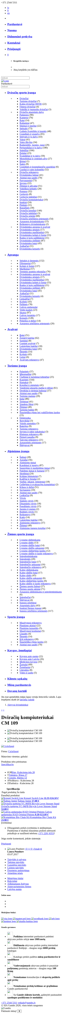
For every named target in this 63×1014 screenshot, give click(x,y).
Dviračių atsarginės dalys (32, 112)
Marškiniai (25, 269)
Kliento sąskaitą (17, 678)
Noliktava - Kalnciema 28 (21, 780)
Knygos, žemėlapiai (19, 650)
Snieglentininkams (28, 556)
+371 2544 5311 (9, 1002)
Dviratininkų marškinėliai (32, 232)
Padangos (24, 115)
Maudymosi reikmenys (31, 622)
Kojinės (23, 301)
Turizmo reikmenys (29, 429)
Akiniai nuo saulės (28, 177)
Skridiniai (25, 473)
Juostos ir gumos (28, 509)
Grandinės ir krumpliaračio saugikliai (37, 167)
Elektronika (25, 418)
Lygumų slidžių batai (30, 545)
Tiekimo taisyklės (15, 862)
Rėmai (23, 161)
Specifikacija (7, 764)
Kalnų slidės (25, 575)
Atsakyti (38, 849)
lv (8, 7)
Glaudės (24, 633)
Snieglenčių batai (28, 561)
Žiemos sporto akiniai (30, 589)
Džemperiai (25, 263)
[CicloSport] (7, 746)
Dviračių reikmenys (29, 172)
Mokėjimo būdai (15, 878)
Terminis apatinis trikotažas (33, 271)
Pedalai (23, 153)
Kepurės (24, 318)
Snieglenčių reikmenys (30, 567)
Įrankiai (23, 202)
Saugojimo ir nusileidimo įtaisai (35, 468)
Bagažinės (25, 208)
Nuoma (12, 30)
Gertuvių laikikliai (28, 197)
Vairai (22, 139)
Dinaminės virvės (28, 503)
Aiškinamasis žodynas (18, 884)
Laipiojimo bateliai (29, 346)
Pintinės (23, 205)
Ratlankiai (24, 123)
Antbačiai (24, 246)
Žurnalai (24, 664)
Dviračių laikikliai (28, 213)
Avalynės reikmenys (29, 359)
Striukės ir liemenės (29, 260)
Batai (22, 335)
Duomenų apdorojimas (18, 870)
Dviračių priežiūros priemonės (34, 218)
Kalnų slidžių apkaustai (31, 578)
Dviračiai (24, 98)
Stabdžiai (24, 150)
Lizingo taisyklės (15, 867)
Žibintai (23, 407)
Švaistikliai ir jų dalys (30, 156)
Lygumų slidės (27, 542)
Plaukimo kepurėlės (29, 628)
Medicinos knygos (28, 662)
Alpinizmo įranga (18, 451)
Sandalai (24, 340)
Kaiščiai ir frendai (28, 479)
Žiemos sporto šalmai (30, 586)
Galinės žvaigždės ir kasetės (33, 131)
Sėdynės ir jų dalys (29, 136)
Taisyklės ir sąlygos (16, 859)
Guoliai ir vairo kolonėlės (32, 169)
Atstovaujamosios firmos (19, 886)
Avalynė (12, 329)
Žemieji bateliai (27, 338)
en (8, 13)
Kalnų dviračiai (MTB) (31, 104)
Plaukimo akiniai (28, 625)
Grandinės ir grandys (30, 134)
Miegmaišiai (25, 374)
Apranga (13, 254)
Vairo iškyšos (26, 142)
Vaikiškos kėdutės (28, 188)
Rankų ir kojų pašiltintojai (32, 238)
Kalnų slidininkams (29, 570)
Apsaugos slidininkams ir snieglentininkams (41, 592)
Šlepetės (24, 351)
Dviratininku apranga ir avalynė (35, 227)
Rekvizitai (12, 881)
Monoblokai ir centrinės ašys (33, 158)
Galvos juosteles (27, 315)
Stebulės (24, 128)
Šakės (22, 164)
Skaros (23, 312)
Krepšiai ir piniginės (29, 385)
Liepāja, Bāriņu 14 (18, 778)
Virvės (23, 498)
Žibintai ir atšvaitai (28, 186)
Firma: (4, 751)
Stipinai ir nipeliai (28, 126)
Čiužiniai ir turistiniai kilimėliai (34, 377)
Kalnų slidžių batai (29, 572)
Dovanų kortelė (17, 691)
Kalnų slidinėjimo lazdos (31, 581)
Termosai (24, 401)
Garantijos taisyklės (16, 865)
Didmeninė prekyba (19, 36)
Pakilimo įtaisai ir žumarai (32, 470)
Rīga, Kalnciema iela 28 (23, 772)
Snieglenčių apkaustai (30, 564)
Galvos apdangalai (28, 307)
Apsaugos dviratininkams (32, 221)
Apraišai (24, 460)
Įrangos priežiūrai (28, 602)
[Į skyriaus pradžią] (5, 81)
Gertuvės (24, 194)
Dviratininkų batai (28, 243)
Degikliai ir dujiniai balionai (33, 390)
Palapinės (24, 371)
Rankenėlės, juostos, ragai (32, 145)
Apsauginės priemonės (30, 442)
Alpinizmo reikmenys (30, 522)
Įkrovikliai (25, 420)
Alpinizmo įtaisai (28, 462)
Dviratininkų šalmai (29, 175)
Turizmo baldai (27, 409)
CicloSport (13, 751)
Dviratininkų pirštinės (30, 240)
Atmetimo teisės (15, 873)
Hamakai (24, 382)
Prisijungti (6, 843)
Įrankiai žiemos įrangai (30, 608)
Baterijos (24, 426)
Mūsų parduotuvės (19, 684)
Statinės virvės (26, 501)
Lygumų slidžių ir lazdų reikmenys (36, 553)
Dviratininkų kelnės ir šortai (33, 235)
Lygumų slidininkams (30, 540)
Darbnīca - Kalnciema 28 (21, 783)
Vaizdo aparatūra (28, 423)
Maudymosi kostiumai (30, 631)
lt (8, 10)
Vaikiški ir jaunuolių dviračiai (34, 109)
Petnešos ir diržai (28, 320)
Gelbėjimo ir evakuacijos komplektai (37, 484)
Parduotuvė (14, 24)
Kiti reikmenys (27, 639)
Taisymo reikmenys (29, 440)
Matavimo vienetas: (10, 756)
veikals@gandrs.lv (27, 1002)
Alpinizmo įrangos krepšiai (33, 528)
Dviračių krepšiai (28, 210)
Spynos (23, 183)
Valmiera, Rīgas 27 (18, 775)
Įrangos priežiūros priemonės (33, 611)
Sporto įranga (16, 616)
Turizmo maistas (27, 396)
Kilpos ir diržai (27, 487)
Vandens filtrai (26, 404)
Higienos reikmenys (29, 434)
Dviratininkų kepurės (30, 249)
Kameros (24, 117)
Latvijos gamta (14, 889)
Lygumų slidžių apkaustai (32, 548)
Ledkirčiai (24, 495)
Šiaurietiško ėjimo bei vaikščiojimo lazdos (40, 412)
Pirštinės (24, 304)
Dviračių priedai (27, 216)
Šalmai (23, 457)
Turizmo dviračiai (28, 101)
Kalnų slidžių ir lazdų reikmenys (35, 583)
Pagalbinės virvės (28, 506)
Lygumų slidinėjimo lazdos (33, 551)
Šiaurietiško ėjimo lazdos (32, 642)
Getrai (23, 357)
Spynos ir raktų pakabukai (32, 431)
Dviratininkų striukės (30, 229)
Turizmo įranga (17, 365)
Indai (22, 399)
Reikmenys (25, 514)
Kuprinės (24, 379)
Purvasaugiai (26, 180)
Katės (22, 517)
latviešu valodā (27, 699)
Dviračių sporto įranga (21, 92)
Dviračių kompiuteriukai (31, 199)
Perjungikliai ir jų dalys (31, 147)
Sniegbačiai (25, 597)
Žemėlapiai (25, 667)
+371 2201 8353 (46, 833)
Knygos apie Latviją (29, 659)
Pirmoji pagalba (27, 437)
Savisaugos (25, 490)
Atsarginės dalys (27, 605)
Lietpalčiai (25, 299)
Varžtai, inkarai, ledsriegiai (32, 481)
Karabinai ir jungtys (29, 465)
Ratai (22, 120)
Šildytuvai (25, 445)
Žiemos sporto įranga (20, 534)
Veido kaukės (26, 310)
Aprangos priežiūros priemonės (35, 323)
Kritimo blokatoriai (29, 476)
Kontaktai (13, 42)
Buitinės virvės (27, 511)
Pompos (23, 191)
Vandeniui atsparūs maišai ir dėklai (36, 388)
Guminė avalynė (27, 343)
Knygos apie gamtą (29, 656)
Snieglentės (25, 559)
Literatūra (24, 670)
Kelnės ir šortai (27, 266)
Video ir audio (26, 672)
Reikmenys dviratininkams (32, 224)
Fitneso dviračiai (27, 106)
